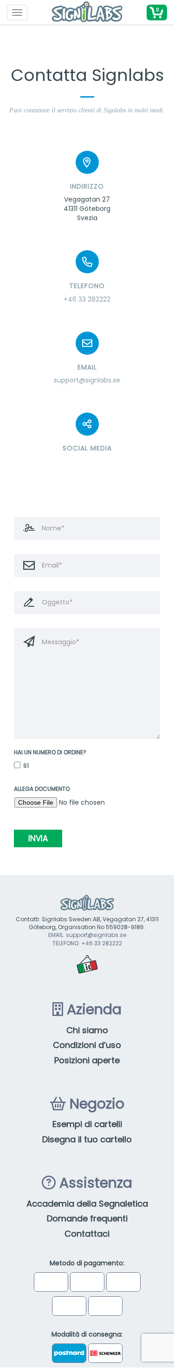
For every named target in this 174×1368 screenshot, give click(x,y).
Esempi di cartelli (87, 1124)
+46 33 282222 (87, 299)
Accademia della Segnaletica (87, 1203)
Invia (38, 838)
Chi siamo (87, 1030)
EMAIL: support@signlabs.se (87, 935)
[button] (157, 12)
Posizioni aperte (87, 1060)
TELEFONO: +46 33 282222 (87, 943)
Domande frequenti (87, 1218)
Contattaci (87, 1233)
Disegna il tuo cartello (87, 1139)
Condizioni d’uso (87, 1045)
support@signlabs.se (87, 380)
